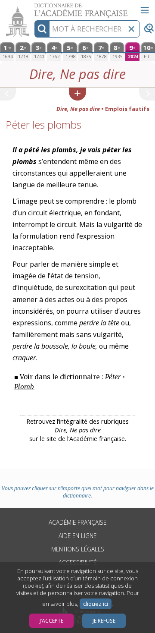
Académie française (77, 522)
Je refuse (104, 620)
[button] (77, 94)
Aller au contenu (33, 7)
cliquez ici (95, 604)
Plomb (24, 387)
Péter (113, 377)
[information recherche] (42, 29)
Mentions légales (77, 549)
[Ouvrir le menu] (144, 10)
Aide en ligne (77, 536)
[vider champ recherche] (131, 29)
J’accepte (51, 620)
